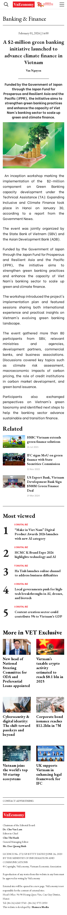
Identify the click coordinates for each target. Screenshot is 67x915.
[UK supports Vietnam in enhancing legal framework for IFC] (50, 753)
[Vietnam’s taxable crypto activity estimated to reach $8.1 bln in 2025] (50, 646)
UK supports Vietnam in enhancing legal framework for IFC (49, 774)
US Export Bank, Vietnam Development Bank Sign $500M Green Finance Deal (45, 484)
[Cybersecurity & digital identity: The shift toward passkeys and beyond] (17, 704)
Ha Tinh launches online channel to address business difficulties (38, 573)
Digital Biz (22, 524)
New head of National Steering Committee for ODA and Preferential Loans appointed (16, 672)
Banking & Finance (24, 19)
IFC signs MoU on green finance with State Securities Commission (45, 459)
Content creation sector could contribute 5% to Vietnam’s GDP (38, 614)
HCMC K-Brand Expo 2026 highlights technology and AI (35, 554)
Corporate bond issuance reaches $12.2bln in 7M (49, 721)
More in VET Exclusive (32, 632)
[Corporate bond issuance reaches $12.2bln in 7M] (50, 704)
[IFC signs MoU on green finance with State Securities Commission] (14, 459)
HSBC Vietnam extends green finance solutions (44, 439)
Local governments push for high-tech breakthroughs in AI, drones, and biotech (39, 593)
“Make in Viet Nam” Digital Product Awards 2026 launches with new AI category (36, 534)
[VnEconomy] (33, 4)
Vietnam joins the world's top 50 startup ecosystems (15, 772)
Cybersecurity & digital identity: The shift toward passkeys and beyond (16, 725)
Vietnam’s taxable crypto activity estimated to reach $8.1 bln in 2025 (49, 670)
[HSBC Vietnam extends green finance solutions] (14, 441)
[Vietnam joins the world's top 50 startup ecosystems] (17, 753)
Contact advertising (18, 800)
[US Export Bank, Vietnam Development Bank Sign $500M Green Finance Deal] (14, 481)
